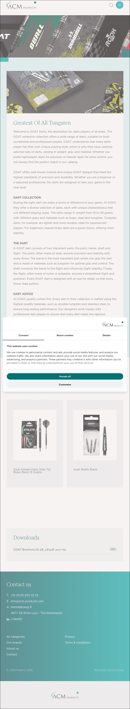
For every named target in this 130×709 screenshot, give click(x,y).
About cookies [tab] (65, 335)
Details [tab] (107, 335)
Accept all (65, 376)
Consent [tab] (23, 335)
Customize (65, 384)
